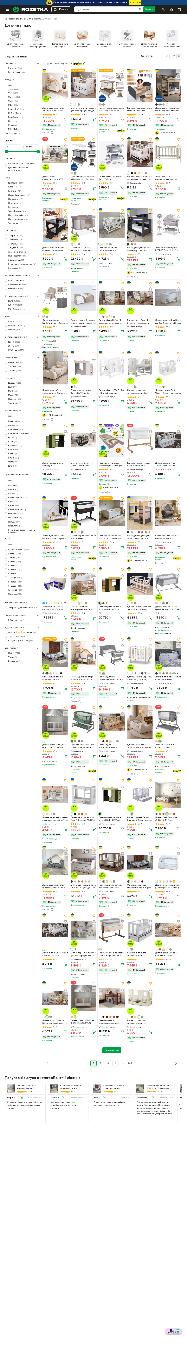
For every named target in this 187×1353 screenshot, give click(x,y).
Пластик (14, 399)
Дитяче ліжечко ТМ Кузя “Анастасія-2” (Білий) (139, 608)
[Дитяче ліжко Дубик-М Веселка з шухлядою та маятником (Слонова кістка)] (111, 297)
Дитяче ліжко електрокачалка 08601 (53, 178)
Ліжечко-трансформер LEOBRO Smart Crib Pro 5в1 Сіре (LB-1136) (166, 249)
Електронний (16, 280)
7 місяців (15, 578)
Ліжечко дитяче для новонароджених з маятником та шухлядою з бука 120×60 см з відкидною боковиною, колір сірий (139, 954)
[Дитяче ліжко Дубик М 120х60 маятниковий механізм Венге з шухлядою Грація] (83, 440)
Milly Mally (14, 129)
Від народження (18, 550)
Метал (13, 395)
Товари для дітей (17, 19)
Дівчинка (15, 362)
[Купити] (65, 119)
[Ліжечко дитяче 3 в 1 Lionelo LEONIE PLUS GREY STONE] (168, 722)
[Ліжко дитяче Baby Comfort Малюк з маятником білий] (111, 225)
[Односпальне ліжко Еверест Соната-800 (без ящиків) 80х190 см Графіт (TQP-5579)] (140, 862)
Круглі (13, 321)
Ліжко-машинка (18, 219)
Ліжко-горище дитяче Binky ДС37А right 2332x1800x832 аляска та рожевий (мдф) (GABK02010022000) (83, 392)
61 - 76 (13, 346)
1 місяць (14, 553)
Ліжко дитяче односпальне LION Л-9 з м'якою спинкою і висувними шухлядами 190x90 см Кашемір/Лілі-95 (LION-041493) (168, 678)
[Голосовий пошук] (140, 9)
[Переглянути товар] (72, 104)
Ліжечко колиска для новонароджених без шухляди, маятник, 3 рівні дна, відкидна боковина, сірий (139, 392)
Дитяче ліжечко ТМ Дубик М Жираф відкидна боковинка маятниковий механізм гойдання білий (111, 392)
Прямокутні (16, 326)
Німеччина (15, 518)
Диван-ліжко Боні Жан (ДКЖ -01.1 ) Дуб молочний (166, 819)
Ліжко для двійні (18, 215)
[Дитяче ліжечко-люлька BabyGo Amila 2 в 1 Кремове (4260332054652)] (140, 440)
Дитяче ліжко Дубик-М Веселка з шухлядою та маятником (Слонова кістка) (110, 322)
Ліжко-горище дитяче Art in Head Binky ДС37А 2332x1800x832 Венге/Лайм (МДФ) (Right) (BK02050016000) (111, 819)
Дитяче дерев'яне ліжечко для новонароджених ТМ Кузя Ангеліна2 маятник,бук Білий (54, 819)
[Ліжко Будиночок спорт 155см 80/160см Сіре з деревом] (83, 654)
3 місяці (14, 562)
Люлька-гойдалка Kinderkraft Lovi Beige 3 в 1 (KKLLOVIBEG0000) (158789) (54, 322)
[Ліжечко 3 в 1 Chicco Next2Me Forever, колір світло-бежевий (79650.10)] (83, 225)
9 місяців (15, 586)
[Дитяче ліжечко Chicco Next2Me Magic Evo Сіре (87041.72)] (168, 584)
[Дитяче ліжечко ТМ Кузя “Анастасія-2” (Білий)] (140, 584)
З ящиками (16, 248)
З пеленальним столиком (22, 264)
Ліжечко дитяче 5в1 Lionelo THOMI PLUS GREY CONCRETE (111, 678)
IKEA (13, 105)
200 (130, 1063)
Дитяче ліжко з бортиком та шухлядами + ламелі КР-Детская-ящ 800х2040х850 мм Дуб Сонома (83, 322)
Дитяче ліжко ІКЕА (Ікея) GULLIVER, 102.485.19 (54, 746)
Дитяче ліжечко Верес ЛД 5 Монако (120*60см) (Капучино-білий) (139, 678)
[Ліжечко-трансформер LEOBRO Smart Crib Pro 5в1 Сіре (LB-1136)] (168, 225)
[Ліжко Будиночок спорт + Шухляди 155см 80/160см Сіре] (55, 862)
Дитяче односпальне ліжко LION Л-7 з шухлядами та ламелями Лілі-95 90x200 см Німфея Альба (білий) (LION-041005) (83, 886)
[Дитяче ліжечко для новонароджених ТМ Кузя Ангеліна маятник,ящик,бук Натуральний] (83, 584)
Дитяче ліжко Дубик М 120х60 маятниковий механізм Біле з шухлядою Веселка (168, 464)
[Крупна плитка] (173, 56)
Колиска (14, 191)
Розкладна (14, 207)
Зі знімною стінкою (19, 252)
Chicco (13, 101)
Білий (13, 442)
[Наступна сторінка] (176, 1063)
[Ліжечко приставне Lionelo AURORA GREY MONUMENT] (83, 513)
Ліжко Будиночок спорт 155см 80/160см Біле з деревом (53, 109)
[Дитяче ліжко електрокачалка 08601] (55, 154)
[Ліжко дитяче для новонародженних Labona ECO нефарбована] (168, 154)
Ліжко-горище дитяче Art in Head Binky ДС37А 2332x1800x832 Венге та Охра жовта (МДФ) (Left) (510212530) (111, 608)
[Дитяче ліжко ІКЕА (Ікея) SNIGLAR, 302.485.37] (83, 998)
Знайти (149, 9)
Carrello (14, 97)
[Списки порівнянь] (171, 9)
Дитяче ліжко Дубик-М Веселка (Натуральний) (138, 321)
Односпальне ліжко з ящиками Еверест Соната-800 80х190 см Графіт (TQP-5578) (53, 678)
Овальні (14, 330)
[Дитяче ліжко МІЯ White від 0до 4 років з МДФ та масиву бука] (168, 297)
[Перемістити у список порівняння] (65, 76)
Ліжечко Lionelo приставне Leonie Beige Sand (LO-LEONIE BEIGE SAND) (111, 954)
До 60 (14, 342)
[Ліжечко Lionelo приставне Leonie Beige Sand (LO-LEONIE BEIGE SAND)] (111, 930)
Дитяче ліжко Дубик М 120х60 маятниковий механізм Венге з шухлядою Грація (81, 464)
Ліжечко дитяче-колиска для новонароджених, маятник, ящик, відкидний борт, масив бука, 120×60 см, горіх (111, 886)
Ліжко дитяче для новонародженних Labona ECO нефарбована (167, 178)
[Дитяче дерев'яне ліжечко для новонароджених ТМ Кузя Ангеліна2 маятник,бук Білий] (55, 795)
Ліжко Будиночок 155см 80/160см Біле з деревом (54, 537)
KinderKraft (16, 109)
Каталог (63, 9)
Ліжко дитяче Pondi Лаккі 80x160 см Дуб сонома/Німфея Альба (111, 537)
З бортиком (15, 236)
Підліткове (16, 203)
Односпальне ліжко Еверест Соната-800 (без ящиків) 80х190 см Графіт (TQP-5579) (139, 886)
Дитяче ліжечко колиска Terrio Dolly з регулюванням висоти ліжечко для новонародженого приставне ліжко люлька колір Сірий (110, 178)
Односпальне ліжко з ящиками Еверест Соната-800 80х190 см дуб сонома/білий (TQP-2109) (30, 1087)
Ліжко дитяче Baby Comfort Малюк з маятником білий (108, 249)
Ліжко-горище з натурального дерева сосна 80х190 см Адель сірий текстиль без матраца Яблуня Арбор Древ (110, 1022)
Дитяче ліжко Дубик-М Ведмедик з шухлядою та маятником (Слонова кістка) (54, 1022)
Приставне (15, 199)
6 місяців (15, 574)
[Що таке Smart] (84, 63)
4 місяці (14, 566)
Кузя (12, 125)
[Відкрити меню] (8, 9)
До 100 (14, 301)
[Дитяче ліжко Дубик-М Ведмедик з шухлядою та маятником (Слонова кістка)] (55, 998)
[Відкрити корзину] (179, 9)
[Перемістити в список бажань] (65, 71)
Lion (12, 121)
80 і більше (16, 350)
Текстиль (14, 403)
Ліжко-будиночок (19, 195)
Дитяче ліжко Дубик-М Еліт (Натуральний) (166, 954)
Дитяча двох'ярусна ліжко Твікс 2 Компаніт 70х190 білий (83, 819)
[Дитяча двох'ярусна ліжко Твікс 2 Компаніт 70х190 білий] (83, 795)
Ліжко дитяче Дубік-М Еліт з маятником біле (55, 954)
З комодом (15, 240)
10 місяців (15, 590)
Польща (14, 522)
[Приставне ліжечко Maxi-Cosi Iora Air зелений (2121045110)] (83, 722)
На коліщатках (17, 256)
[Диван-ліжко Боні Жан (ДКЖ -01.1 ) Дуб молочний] (168, 795)
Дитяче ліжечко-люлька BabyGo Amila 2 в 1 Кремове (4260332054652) (138, 464)
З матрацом (16, 244)
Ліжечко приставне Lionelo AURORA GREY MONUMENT (83, 537)
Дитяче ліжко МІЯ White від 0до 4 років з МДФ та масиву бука (167, 322)
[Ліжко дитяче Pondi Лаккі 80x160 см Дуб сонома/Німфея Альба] (111, 513)
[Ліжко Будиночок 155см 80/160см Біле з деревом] (55, 513)
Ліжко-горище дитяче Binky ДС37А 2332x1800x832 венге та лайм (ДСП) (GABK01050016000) (54, 464)
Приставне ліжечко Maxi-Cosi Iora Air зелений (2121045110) (83, 746)
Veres (13, 93)
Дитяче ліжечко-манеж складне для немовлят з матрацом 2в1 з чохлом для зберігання (55, 249)
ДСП (13, 387)
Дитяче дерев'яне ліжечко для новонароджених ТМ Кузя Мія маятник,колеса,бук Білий (83, 954)
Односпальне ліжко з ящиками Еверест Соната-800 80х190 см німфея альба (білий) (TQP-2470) (73, 1087)
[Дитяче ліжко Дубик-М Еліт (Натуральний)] (168, 930)
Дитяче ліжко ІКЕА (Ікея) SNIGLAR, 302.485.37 (83, 1022)
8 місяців (15, 582)
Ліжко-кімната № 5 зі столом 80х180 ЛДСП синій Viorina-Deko (52, 608)
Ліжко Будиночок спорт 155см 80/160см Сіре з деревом (82, 678)
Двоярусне (16, 183)
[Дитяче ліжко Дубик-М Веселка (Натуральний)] (140, 297)
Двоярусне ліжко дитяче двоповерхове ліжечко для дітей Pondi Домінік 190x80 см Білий (168, 886)
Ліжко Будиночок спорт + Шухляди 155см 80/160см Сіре (54, 886)
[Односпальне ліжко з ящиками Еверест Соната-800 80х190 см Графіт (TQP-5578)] (55, 654)
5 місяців (15, 570)
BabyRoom (15, 117)
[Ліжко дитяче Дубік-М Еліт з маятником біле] (55, 930)
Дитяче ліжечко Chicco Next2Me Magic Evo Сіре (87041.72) (167, 608)
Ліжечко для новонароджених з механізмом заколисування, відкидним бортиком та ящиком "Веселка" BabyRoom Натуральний (111, 746)
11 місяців (15, 594)
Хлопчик (15, 366)
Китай (13, 506)
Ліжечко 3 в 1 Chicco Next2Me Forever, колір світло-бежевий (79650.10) (83, 249)
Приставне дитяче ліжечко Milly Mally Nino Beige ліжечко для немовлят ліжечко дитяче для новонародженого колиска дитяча (111, 109)
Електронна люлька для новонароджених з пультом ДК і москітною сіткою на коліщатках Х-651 (166, 537)
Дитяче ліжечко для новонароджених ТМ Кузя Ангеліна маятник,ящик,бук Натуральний (83, 608)
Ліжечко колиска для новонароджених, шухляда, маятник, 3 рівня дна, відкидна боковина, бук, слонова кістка (139, 1022)
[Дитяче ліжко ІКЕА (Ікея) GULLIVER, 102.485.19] (55, 722)
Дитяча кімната (34, 19)
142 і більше (16, 309)
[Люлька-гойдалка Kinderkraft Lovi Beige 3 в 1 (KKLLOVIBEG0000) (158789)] (55, 297)
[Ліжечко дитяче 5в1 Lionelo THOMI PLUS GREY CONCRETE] (111, 654)
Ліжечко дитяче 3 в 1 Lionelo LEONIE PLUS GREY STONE (165, 746)
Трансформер (17, 211)
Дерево (14, 383)
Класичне (15, 187)
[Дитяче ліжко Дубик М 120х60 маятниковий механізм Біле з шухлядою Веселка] (168, 440)
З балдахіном (16, 260)
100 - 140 (15, 305)
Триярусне (15, 223)
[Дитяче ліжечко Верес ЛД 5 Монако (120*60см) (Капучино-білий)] (140, 654)
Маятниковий (17, 285)
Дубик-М (14, 113)
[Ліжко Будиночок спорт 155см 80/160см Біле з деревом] (55, 85)
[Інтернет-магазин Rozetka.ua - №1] (30, 9)
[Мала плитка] (179, 56)
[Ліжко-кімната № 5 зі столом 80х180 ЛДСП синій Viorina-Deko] (55, 584)
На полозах (15, 289)
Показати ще (11, 134)
